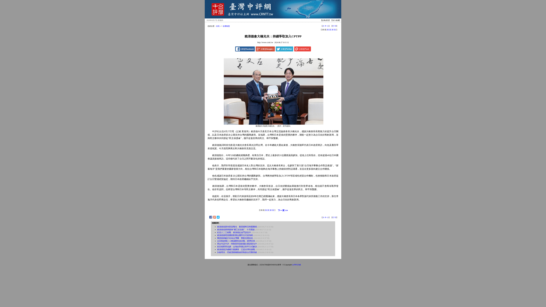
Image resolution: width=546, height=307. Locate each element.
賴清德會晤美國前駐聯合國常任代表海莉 (235, 235)
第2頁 (329, 30)
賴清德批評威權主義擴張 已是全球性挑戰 (236, 249)
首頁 (218, 26)
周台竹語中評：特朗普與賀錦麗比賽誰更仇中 (237, 244)
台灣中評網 (296, 265)
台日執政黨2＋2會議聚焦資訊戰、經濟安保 (236, 241)
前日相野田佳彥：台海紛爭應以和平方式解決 (237, 247)
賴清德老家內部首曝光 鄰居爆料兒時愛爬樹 (237, 227)
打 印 (334, 26)
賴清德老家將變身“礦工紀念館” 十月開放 (236, 230)
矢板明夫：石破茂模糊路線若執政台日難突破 (237, 252)
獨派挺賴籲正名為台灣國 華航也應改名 (235, 238)
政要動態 (226, 26)
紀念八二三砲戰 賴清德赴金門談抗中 (234, 232)
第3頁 (334, 30)
